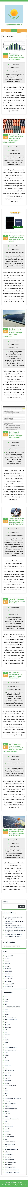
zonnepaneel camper (10, 1162)
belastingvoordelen (11, 354)
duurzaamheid (9, 74)
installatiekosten (19, 160)
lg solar (7, 1060)
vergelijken (10, 81)
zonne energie (8, 1154)
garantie (9, 76)
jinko (6, 1045)
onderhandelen (9, 78)
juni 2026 (7, 961)
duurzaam (7, 541)
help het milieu (8, 542)
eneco (6, 1009)
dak (6, 1004)
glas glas (8, 252)
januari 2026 (8, 974)
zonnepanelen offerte (17, 857)
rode (6, 1096)
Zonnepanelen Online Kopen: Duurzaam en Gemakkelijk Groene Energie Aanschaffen (16, 521)
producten (20, 362)
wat (19, 689)
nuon (6, 1068)
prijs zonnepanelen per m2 (16, 79)
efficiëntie (20, 256)
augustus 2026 (9, 956)
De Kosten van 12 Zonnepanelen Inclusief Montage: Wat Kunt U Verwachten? (12, 332)
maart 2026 (8, 968)
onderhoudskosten (17, 625)
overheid (7, 1078)
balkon (6, 999)
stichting (7, 1111)
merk (15, 698)
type (7, 775)
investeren (18, 619)
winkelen (12, 551)
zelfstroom (8, 1152)
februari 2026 (8, 971)
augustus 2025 (9, 986)
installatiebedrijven (11, 852)
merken (11, 544)
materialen (9, 623)
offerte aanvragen (14, 846)
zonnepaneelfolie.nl (14, 25)
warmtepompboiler (10, 1144)
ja (5, 1037)
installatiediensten (17, 356)
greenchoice (8, 1027)
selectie (19, 548)
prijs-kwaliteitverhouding (11, 362)
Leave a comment (14, 67)
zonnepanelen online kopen (14, 535)
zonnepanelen (17, 81)
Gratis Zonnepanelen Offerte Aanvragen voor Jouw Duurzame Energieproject (16, 832)
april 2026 (7, 966)
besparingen (18, 454)
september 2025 (9, 984)
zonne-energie (20, 267)
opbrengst (13, 853)
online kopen (17, 544)
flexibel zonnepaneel (10, 1017)
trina (6, 1121)
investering (20, 457)
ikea (6, 1032)
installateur (9, 356)
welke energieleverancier (11, 1149)
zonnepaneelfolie (14, 64)
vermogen (20, 549)
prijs (14, 71)
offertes (19, 76)
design (8, 256)
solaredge (7, 1101)
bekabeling (18, 353)
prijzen (18, 71)
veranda (7, 1131)
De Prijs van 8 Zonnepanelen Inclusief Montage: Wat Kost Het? (15, 434)
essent (7, 1014)
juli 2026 (7, 958)
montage (7, 360)
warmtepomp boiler (10, 1141)
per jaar (7, 1083)
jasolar (6, 1042)
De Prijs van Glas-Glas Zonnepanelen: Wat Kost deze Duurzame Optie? (16, 238)
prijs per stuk (18, 700)
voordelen (13, 267)
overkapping (8, 1080)
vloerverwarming (9, 1136)
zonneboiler (8, 1157)
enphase (7, 1012)
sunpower (7, 1113)
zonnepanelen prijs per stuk (14, 705)
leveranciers (19, 263)
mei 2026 (7, 963)
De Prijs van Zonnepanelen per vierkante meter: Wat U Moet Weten (16, 56)
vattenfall (7, 1129)
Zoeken (5, 902)
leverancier (18, 358)
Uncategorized (9, 1126)
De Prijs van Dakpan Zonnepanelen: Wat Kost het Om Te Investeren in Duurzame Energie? (13, 138)
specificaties (8, 549)
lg (5, 1057)
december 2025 (9, 976)
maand (6, 1063)
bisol (6, 1001)
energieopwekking (18, 74)
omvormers (20, 763)
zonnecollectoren (9, 1159)
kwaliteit (14, 76)
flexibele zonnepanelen (11, 1019)
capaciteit (14, 768)
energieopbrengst (12, 617)
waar (6, 1139)
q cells (6, 1093)
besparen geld (10, 539)
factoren (13, 694)
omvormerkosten (10, 700)
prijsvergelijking (19, 546)
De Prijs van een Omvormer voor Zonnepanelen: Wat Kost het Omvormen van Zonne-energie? (13, 747)
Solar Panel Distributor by (14, 1185)
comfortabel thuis (18, 539)
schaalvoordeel (9, 702)
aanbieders (9, 157)
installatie (20, 542)
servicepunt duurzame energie (13, 1098)
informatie (15, 542)
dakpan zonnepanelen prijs (11, 159)
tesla (6, 1116)
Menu (14, 30)
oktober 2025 (8, 981)
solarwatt (7, 1106)
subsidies (11, 164)
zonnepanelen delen (10, 1167)
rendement (12, 363)
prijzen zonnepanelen (15, 626)
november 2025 (9, 979)
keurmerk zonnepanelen (11, 1047)
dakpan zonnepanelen (18, 157)
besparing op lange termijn (13, 693)
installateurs (13, 457)
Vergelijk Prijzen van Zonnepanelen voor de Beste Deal (17, 601)
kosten (11, 71)
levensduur (13, 263)
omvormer (17, 360)
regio (8, 363)
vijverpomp (8, 1134)
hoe (6, 1029)
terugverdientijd (11, 463)
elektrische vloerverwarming (12, 1006)
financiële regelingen (10, 258)
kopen (6, 1052)
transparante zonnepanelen (12, 1119)
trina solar (7, 1124)
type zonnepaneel (18, 702)
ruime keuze (13, 548)
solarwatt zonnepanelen (11, 1108)
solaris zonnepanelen (10, 1103)
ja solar (7, 1040)
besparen (9, 768)
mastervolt (8, 1065)
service (15, 265)
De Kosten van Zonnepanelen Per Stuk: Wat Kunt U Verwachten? (15, 675)
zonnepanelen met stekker (12, 1170)
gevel (6, 1022)
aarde (6, 996)
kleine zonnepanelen (10, 1050)
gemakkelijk (19, 541)
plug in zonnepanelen (10, 1085)
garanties (19, 354)
